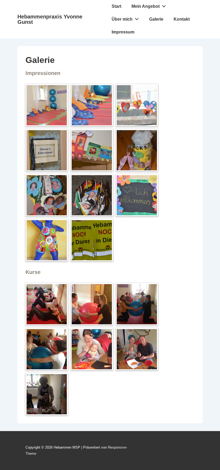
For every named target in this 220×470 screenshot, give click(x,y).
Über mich (122, 19)
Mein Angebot (145, 6)
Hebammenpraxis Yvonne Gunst (49, 19)
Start (116, 6)
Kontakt (182, 19)
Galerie (156, 19)
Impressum (123, 32)
